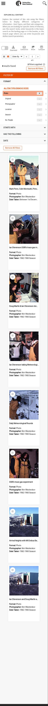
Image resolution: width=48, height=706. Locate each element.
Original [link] (8, 99)
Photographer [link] (10, 104)
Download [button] (13, 48)
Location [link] (8, 109)
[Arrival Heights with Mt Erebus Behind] (24, 522)
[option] (24, 107)
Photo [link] (6, 93)
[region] (24, 112)
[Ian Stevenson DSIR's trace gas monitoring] (24, 229)
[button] (24, 48)
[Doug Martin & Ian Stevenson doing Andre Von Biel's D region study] (24, 287)
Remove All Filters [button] (35, 68)
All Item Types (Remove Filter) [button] (16, 88)
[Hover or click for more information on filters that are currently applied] (44, 64)
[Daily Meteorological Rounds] (24, 405)
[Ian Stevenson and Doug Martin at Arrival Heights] (24, 580)
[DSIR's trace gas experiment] (24, 463)
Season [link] (8, 115)
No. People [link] (9, 120)
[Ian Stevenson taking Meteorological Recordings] (24, 346)
